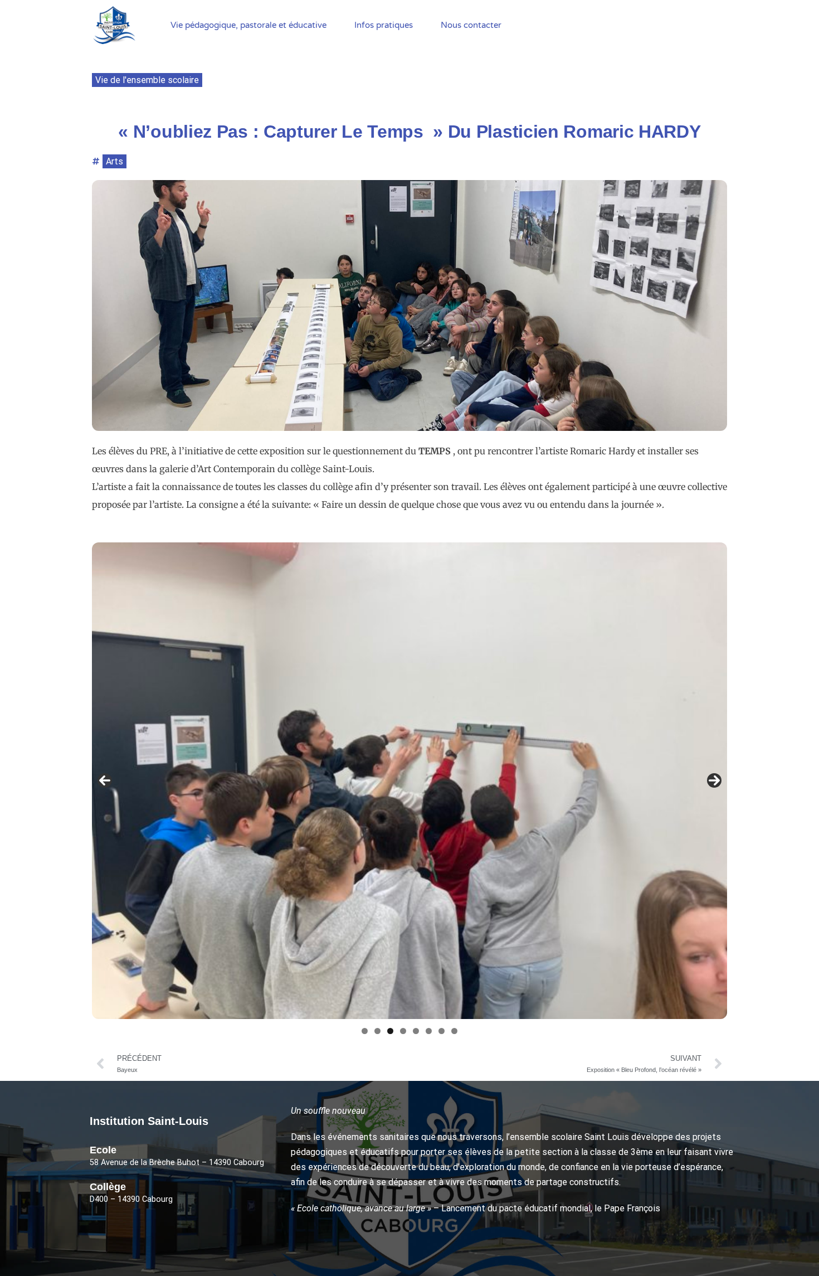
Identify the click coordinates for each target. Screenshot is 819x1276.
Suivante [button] (714, 780)
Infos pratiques (383, 25)
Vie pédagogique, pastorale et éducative (248, 25)
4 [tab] (403, 1031)
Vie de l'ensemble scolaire (147, 80)
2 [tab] (377, 1031)
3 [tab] (390, 1031)
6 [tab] (429, 1031)
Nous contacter (471, 25)
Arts (114, 161)
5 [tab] (416, 1031)
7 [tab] (441, 1031)
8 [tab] (454, 1031)
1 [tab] (365, 1031)
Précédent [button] (105, 780)
